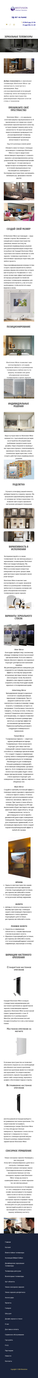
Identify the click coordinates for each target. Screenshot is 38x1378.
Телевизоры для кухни (13, 1271)
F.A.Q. (7, 1345)
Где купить (9, 1340)
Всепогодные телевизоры (14, 1276)
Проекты (8, 1303)
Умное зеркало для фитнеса (15, 1292)
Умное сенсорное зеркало (14, 1287)
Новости (8, 1356)
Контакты (8, 1361)
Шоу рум (8, 1313)
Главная (8, 1242)
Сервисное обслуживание (14, 1335)
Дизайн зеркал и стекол (13, 1319)
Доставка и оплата (12, 1329)
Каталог (8, 1247)
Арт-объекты (10, 1282)
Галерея (8, 1308)
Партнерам (9, 1350)
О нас (7, 1324)
